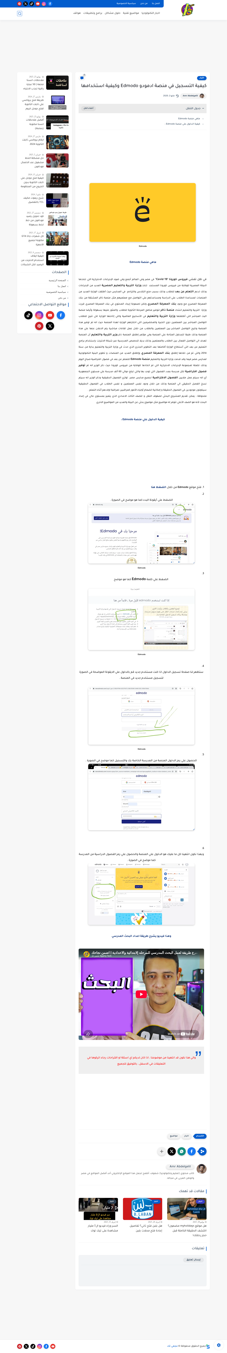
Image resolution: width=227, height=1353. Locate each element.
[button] (191, 1151)
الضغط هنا (158, 487)
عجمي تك (172, 1346)
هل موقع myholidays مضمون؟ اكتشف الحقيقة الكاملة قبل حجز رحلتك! (187, 1231)
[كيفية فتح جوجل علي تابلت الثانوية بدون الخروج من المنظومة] (57, 180)
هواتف (77, 13)
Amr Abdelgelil (190, 96)
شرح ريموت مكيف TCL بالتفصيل (33, 200)
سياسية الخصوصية (126, 3)
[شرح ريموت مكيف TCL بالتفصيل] (57, 200)
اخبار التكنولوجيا (151, 13)
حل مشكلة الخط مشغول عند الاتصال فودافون (32, 162)
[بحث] (19, 13)
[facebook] (50, 3)
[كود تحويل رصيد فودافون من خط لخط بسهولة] (57, 219)
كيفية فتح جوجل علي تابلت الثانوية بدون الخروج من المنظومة (32, 182)
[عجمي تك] (187, 9)
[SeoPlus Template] (208, 1346)
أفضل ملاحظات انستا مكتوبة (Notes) (35, 124)
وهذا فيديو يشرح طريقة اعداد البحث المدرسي (141, 936)
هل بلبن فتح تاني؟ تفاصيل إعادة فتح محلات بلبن (146, 1228)
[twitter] (25, 3)
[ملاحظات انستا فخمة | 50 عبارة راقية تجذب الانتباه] (57, 83)
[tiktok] (31, 3)
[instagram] (44, 3)
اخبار (202, 78)
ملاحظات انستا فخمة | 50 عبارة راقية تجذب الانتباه (33, 84)
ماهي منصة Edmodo (189, 119)
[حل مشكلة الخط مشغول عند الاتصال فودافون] (57, 160)
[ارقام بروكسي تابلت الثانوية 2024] (57, 142)
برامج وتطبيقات (92, 13)
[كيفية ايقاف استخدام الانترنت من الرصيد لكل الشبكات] (57, 258)
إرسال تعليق (193, 1260)
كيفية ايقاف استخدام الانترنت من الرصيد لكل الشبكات (32, 260)
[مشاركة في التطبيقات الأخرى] (162, 1151)
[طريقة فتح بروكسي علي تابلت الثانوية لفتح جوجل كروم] (57, 102)
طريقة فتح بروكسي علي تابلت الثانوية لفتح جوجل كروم (33, 104)
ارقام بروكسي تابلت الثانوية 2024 (33, 142)
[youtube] (38, 3)
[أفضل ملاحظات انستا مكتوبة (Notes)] (57, 122)
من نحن (144, 3)
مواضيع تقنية (131, 13)
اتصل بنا (156, 3)
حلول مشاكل (112, 13)
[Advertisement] (113, 46)
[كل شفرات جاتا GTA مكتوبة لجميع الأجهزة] (57, 239)
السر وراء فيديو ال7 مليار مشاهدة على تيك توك (103, 1228)
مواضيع (174, 1136)
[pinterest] (19, 3)
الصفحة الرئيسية (57, 280)
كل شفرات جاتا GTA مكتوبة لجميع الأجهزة (33, 240)
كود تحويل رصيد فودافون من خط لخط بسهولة (35, 220)
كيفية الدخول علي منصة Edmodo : (182, 124)
